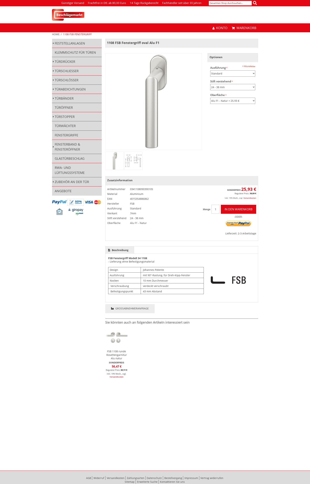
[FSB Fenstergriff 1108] (114, 161)
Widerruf (98, 478)
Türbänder (64, 98)
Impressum (191, 478)
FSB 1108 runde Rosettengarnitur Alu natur (116, 355)
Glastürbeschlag (69, 158)
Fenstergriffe (66, 135)
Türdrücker (65, 61)
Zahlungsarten (135, 478)
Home (56, 34)
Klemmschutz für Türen (75, 52)
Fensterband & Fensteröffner (67, 146)
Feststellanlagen (70, 43)
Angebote (63, 191)
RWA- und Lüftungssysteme (70, 170)
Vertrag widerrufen (211, 478)
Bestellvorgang (173, 478)
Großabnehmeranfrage (132, 308)
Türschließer (67, 71)
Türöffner (64, 107)
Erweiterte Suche (147, 481)
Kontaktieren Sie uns (172, 481)
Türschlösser (66, 80)
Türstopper (65, 116)
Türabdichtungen (70, 89)
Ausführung (218, 68)
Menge (206, 209)
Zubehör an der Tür (72, 182)
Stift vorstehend (220, 81)
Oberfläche (217, 95)
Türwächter (65, 126)
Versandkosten (249, 198)
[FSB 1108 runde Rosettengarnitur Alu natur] (116, 337)
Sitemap (130, 481)
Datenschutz (154, 478)
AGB (88, 478)
